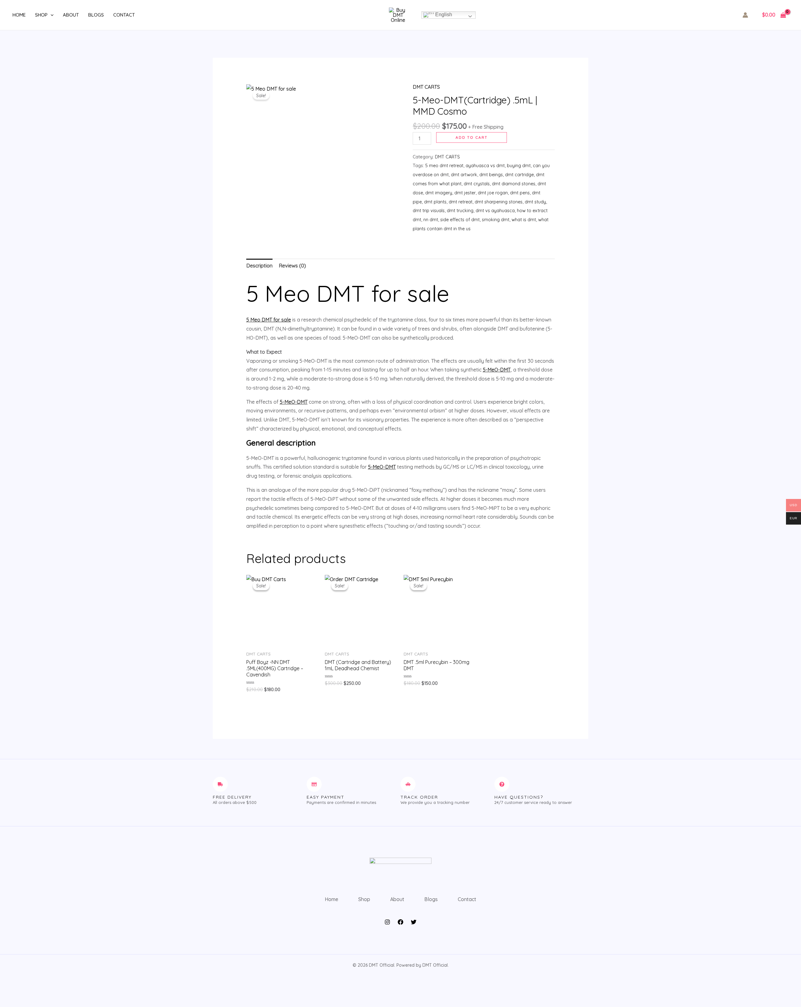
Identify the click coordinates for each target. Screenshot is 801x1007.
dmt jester (465, 193)
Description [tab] (259, 265)
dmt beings (491, 174)
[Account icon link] (745, 15)
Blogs (96, 15)
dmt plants (435, 202)
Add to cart (471, 137)
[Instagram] (387, 922)
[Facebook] (400, 922)
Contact (124, 15)
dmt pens (520, 193)
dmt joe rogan (493, 193)
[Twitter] (413, 922)
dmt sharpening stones (499, 202)
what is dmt (524, 219)
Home (19, 15)
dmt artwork (464, 174)
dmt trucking (460, 210)
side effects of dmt (460, 219)
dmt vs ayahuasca (495, 210)
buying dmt (519, 165)
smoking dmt (495, 219)
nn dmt (430, 219)
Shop (41, 15)
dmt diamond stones (513, 184)
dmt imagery (438, 193)
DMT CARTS (426, 87)
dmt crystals (477, 184)
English (443, 14)
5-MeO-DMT (497, 369)
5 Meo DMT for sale (268, 320)
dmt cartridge (519, 174)
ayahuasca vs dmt (485, 165)
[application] (51, 15)
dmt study (535, 202)
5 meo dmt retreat (444, 165)
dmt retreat (460, 202)
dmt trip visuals (429, 210)
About (71, 15)
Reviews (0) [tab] (292, 265)
